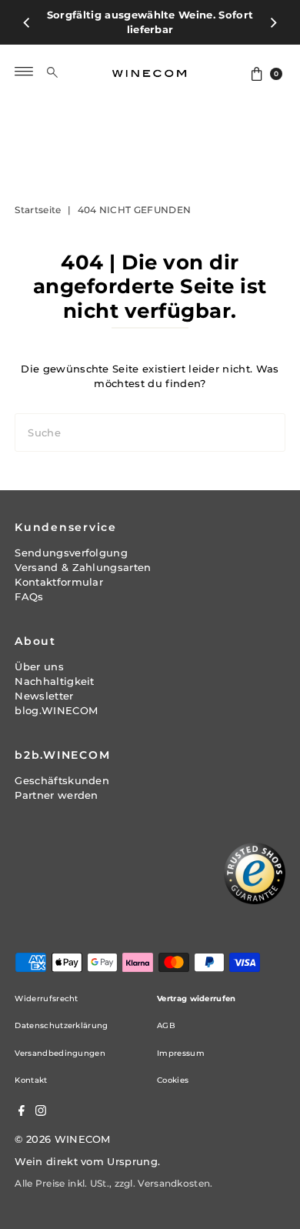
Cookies (172, 1080)
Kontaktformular (59, 582)
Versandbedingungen (60, 1053)
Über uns (39, 667)
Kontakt (31, 1080)
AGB (166, 1025)
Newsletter (44, 696)
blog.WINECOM (56, 710)
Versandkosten (174, 1183)
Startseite (38, 209)
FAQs (29, 597)
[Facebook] (21, 1112)
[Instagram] (40, 1112)
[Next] (273, 22)
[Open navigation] (24, 71)
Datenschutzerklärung (61, 1025)
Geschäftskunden (62, 780)
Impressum (181, 1053)
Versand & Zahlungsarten (83, 567)
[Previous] (27, 22)
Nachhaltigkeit (54, 681)
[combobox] (64, 71)
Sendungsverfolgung (71, 553)
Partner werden (56, 795)
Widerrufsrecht (46, 999)
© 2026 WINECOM (62, 1139)
